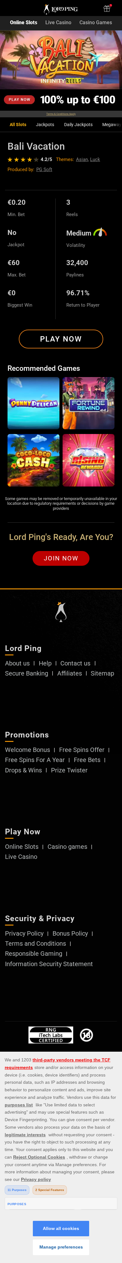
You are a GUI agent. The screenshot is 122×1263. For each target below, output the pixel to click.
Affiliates (69, 673)
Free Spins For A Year (35, 760)
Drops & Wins (23, 770)
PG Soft (44, 169)
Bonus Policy (70, 933)
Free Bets (87, 760)
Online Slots (23, 22)
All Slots (18, 124)
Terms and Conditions (35, 943)
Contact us (75, 663)
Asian (82, 159)
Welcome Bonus (27, 750)
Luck (95, 159)
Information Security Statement (49, 964)
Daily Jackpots (78, 124)
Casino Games (95, 22)
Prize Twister (69, 770)
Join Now (61, 558)
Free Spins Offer (81, 750)
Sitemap (102, 673)
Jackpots (45, 124)
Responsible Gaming (33, 953)
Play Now (61, 339)
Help (45, 663)
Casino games (67, 846)
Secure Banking (26, 673)
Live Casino (58, 22)
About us (17, 663)
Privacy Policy (24, 933)
